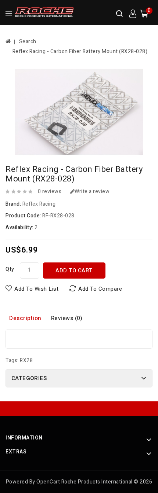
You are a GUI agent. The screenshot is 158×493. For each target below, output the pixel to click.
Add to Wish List (36, 289)
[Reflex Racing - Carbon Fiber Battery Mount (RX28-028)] (79, 112)
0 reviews (50, 191)
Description (25, 318)
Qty (10, 269)
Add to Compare (100, 289)
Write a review (92, 191)
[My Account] (132, 13)
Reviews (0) (67, 318)
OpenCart (48, 482)
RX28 (26, 360)
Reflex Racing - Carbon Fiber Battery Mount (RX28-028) (80, 51)
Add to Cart (74, 270)
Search (27, 41)
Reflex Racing (39, 204)
